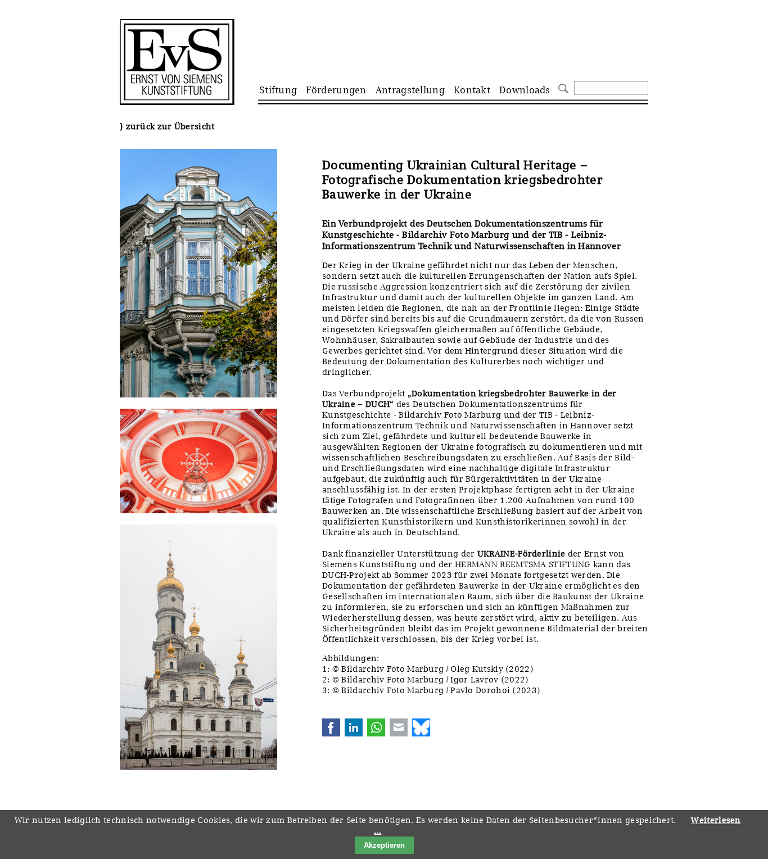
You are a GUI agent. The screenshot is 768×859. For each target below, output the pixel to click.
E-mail (399, 727)
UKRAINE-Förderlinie (521, 554)
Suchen (561, 87)
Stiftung (278, 90)
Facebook (331, 727)
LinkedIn (354, 727)
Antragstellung (410, 90)
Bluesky (421, 727)
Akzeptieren (384, 845)
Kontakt (472, 90)
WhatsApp (376, 727)
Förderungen (336, 90)
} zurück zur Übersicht (167, 126)
